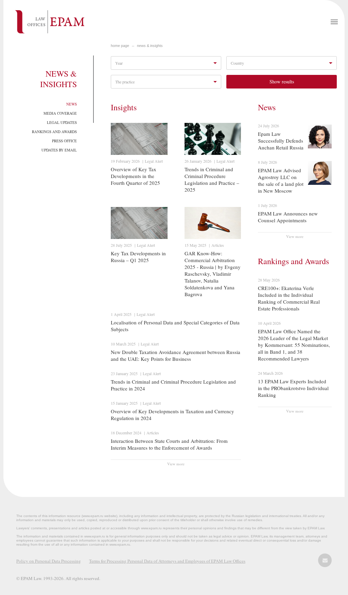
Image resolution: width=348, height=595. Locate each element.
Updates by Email (59, 149)
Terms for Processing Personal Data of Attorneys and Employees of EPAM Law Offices (167, 561)
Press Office (64, 140)
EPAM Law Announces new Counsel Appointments (288, 217)
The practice (125, 81)
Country (237, 63)
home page (120, 46)
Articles (217, 245)
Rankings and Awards (54, 131)
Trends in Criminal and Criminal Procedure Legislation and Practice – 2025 (212, 179)
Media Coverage (60, 113)
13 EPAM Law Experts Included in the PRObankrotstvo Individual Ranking (293, 388)
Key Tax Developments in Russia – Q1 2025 (138, 256)
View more (176, 463)
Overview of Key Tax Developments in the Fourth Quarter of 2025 (135, 176)
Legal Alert (154, 161)
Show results (281, 81)
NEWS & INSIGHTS (150, 46)
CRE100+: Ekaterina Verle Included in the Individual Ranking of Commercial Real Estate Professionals (289, 298)
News (71, 104)
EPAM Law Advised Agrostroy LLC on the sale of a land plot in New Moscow (280, 180)
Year (119, 63)
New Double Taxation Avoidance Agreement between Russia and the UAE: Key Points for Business (175, 355)
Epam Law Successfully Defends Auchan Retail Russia (280, 140)
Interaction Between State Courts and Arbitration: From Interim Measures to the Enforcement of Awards (169, 444)
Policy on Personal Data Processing (48, 561)
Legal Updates (62, 122)
